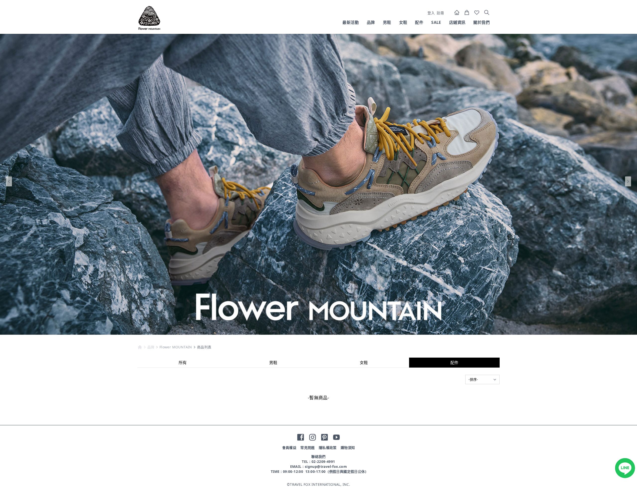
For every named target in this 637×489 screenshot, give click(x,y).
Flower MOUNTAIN (175, 347)
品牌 (371, 22)
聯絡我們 (318, 456)
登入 (431, 12)
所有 (183, 362)
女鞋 (403, 22)
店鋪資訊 (457, 22)
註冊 (440, 12)
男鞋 (387, 22)
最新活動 (350, 22)
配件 (419, 22)
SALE (436, 22)
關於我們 (481, 22)
